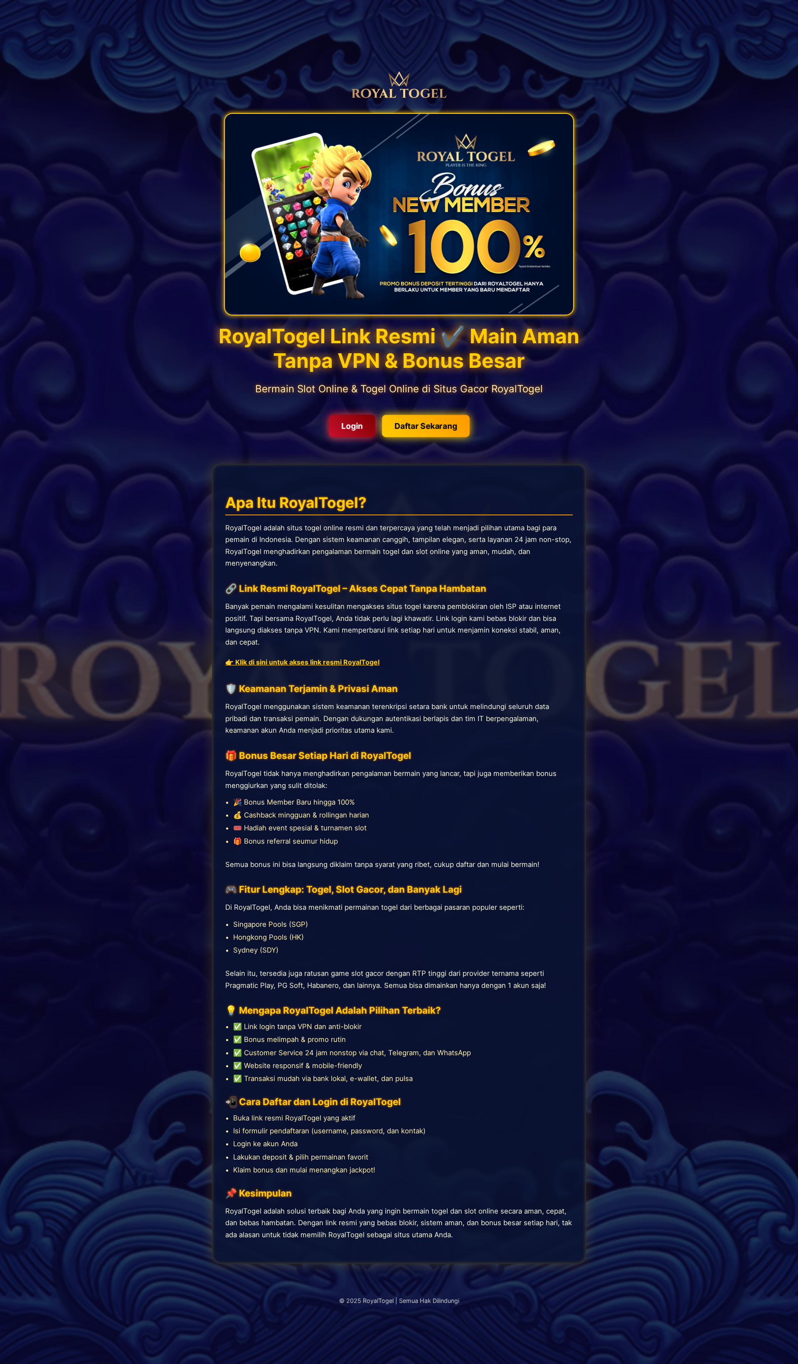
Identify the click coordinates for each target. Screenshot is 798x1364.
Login (351, 426)
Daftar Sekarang (425, 426)
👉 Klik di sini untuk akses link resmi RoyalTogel (302, 662)
